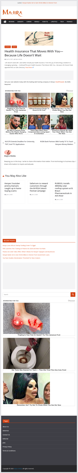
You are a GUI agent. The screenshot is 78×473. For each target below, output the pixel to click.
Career (28, 22)
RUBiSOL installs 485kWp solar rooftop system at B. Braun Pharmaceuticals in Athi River (64, 189)
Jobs (4, 443)
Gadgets (20, 22)
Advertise (6, 431)
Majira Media (18, 59)
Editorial (5, 439)
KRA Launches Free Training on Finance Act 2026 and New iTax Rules (24, 248)
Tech (62, 22)
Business (7, 47)
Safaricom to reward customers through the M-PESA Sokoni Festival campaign (39, 187)
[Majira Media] (5, 21)
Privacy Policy (7, 447)
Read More (28, 67)
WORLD (36, 22)
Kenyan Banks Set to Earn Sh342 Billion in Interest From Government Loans (26, 255)
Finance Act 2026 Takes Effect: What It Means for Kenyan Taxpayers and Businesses (29, 252)
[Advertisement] (39, 75)
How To (45, 22)
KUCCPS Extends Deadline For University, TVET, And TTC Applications (20, 142)
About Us (6, 427)
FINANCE (69, 22)
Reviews (11, 22)
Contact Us (6, 435)
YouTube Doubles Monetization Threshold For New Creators (21, 258)
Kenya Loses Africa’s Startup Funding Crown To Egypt (19, 245)
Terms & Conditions (9, 451)
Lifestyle (54, 22)
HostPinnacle (59, 82)
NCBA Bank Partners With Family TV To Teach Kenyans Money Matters (56, 142)
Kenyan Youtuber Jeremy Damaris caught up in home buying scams (13, 187)
